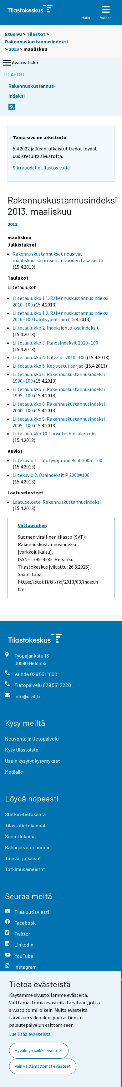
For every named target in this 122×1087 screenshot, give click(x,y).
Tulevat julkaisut (23, 858)
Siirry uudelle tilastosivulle (41, 167)
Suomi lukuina (20, 836)
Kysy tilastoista (21, 749)
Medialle (14, 772)
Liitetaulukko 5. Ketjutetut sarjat (48, 366)
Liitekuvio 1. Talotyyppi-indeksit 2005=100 (57, 460)
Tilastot (36, 34)
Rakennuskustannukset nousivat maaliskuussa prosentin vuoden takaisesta (58, 257)
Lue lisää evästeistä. (30, 1034)
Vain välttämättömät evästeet (42, 1066)
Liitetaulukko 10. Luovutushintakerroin (54, 433)
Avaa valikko (25, 62)
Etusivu (13, 34)
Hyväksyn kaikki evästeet (39, 1050)
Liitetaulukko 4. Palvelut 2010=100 (49, 357)
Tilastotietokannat (25, 825)
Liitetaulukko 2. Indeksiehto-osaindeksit (56, 328)
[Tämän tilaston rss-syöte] (11, 108)
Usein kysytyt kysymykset (32, 761)
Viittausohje (32, 525)
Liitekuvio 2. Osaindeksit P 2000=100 (51, 475)
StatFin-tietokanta (25, 814)
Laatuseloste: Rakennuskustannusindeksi (57, 502)
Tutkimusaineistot (25, 869)
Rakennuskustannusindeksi (36, 41)
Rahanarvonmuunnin (28, 847)
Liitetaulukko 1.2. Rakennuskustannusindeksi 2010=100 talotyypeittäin (60, 316)
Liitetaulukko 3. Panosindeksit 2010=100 (55, 343)
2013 (14, 49)
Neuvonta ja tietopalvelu (32, 739)
